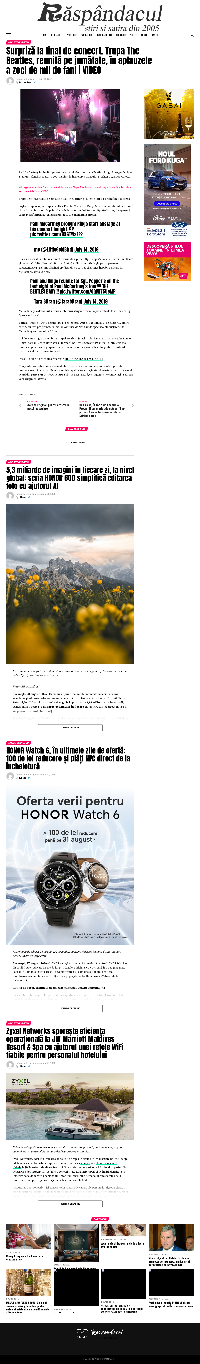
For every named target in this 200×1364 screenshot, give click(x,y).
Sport (144, 35)
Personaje (121, 35)
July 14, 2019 (86, 249)
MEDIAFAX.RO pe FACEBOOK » (84, 359)
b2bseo (22, 497)
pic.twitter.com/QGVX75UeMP (88, 291)
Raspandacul (25, 82)
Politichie (72, 35)
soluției (85, 1163)
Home (44, 35)
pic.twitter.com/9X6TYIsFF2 (56, 234)
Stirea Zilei (56, 35)
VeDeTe (133, 35)
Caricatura (86, 35)
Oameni (155, 35)
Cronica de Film (104, 35)
